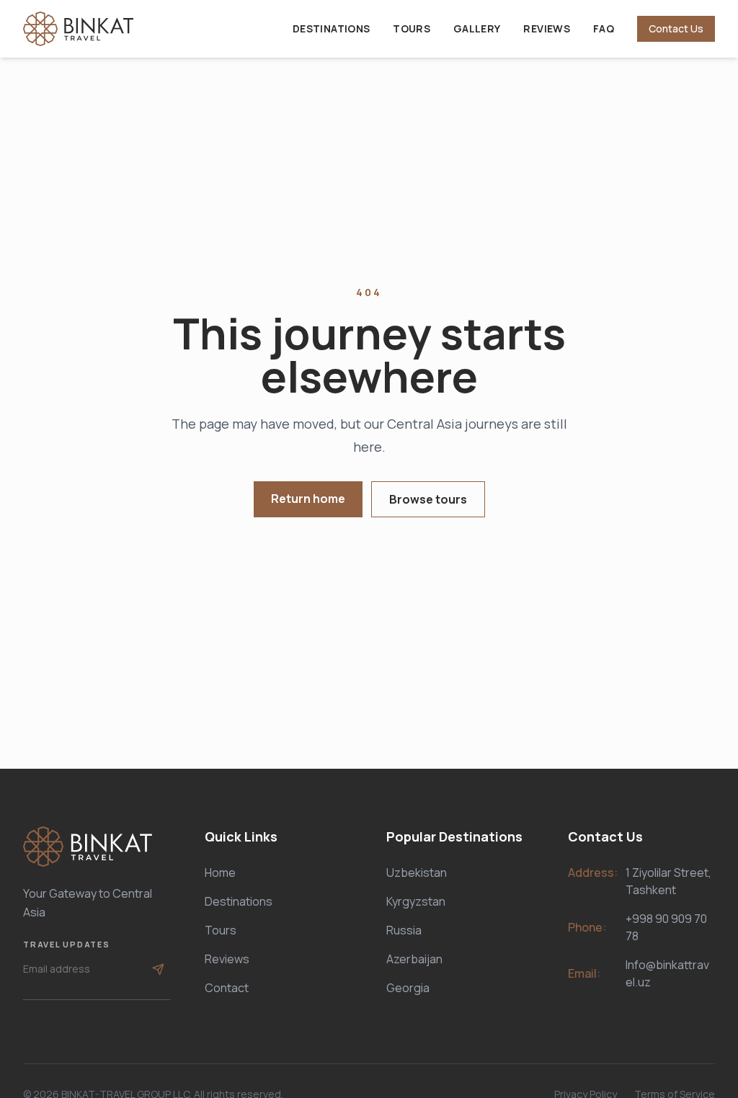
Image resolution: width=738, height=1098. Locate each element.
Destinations (331, 28)
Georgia (408, 988)
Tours (411, 28)
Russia (404, 930)
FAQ (603, 28)
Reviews (546, 28)
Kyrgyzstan (415, 901)
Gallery (476, 28)
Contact (227, 988)
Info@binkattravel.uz (667, 973)
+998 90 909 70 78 (666, 927)
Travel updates (66, 944)
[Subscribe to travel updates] (158, 969)
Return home (308, 498)
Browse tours (428, 499)
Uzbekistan (416, 872)
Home (220, 872)
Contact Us (676, 28)
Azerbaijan (414, 959)
